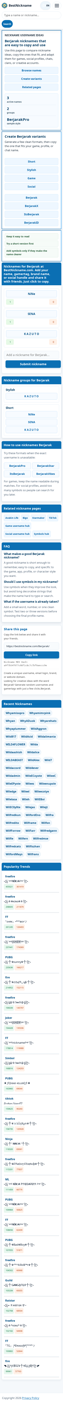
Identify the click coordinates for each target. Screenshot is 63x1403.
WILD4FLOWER (15, 744)
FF (6, 917)
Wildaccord (13, 768)
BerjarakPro (17, 466)
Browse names (31, 70)
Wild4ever (32, 768)
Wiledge (11, 791)
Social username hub (17, 533)
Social (31, 186)
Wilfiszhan (33, 846)
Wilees (30, 783)
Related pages (31, 87)
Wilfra (50, 815)
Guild (8, 1280)
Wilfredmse (40, 838)
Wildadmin (13, 776)
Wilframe (30, 823)
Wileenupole (47, 783)
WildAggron (39, 729)
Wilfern (23, 838)
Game (31, 178)
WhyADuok (27, 721)
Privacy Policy (30, 1398)
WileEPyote (13, 783)
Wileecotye (41, 791)
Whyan (10, 721)
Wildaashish (14, 752)
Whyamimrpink (39, 713)
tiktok (9, 1098)
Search (7, 24)
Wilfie (9, 838)
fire (7, 977)
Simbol (9, 1058)
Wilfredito (12, 823)
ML (7, 1179)
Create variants (31, 79)
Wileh (26, 799)
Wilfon (45, 823)
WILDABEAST (14, 760)
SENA (31, 314)
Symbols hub (41, 533)
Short (31, 161)
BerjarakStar (45, 466)
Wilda (34, 744)
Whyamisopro (15, 713)
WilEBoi (40, 799)
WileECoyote (33, 776)
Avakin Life (11, 517)
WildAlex (33, 760)
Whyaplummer (16, 729)
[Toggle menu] (56, 6)
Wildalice (33, 752)
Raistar (10, 1300)
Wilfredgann (48, 831)
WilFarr (30, 831)
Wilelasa (11, 799)
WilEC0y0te (13, 807)
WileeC (51, 776)
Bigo (25, 517)
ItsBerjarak (31, 214)
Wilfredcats (13, 846)
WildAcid (27, 736)
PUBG (9, 957)
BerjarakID (31, 222)
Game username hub (17, 525)
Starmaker (38, 517)
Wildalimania (47, 736)
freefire (10, 876)
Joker (8, 1018)
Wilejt (44, 807)
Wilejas (30, 807)
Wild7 (48, 760)
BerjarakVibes (45, 474)
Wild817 (11, 736)
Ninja (9, 1139)
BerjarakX (31, 206)
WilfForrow (13, 831)
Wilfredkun (13, 815)
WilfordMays (14, 854)
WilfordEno (33, 815)
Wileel (25, 791)
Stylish (31, 170)
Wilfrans (33, 854)
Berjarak (31, 197)
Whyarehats (48, 721)
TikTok (53, 517)
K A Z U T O (31, 334)
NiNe (31, 294)
